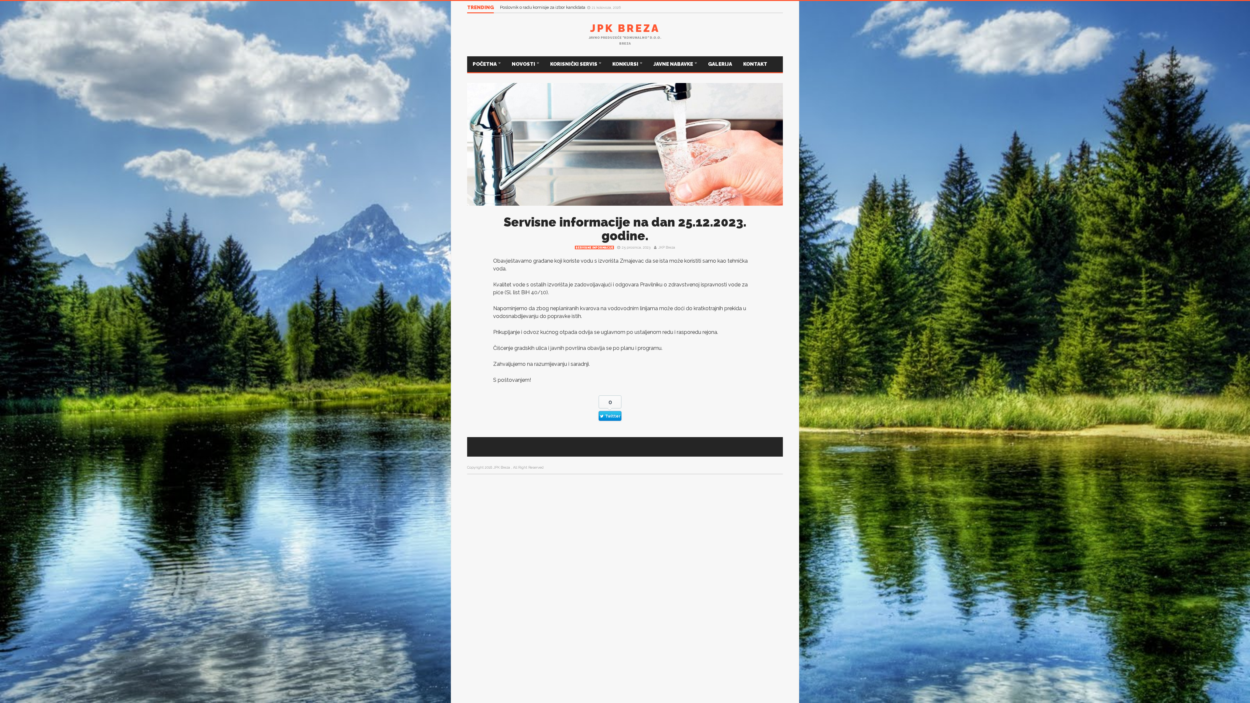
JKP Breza (666, 247)
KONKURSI (625, 64)
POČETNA (485, 64)
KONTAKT (755, 64)
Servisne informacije (594, 247)
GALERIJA (720, 64)
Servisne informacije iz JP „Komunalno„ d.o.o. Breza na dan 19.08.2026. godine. (577, 7)
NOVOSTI (524, 64)
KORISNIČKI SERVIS (574, 64)
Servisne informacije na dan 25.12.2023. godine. (625, 229)
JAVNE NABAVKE (673, 64)
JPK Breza (625, 28)
